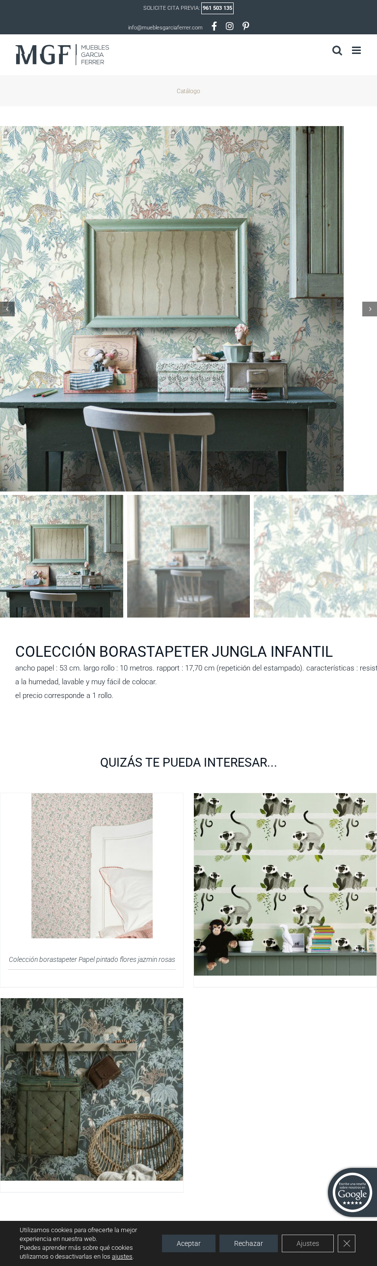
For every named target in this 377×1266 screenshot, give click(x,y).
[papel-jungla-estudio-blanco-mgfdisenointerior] (188, 308)
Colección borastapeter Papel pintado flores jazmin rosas (92, 959)
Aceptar (189, 1243)
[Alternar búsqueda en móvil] (337, 50)
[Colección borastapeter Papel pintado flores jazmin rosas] (92, 799)
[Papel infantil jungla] (91, 1004)
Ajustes (307, 1243)
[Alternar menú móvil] (357, 50)
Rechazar (248, 1243)
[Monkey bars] (285, 799)
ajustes (122, 1256)
